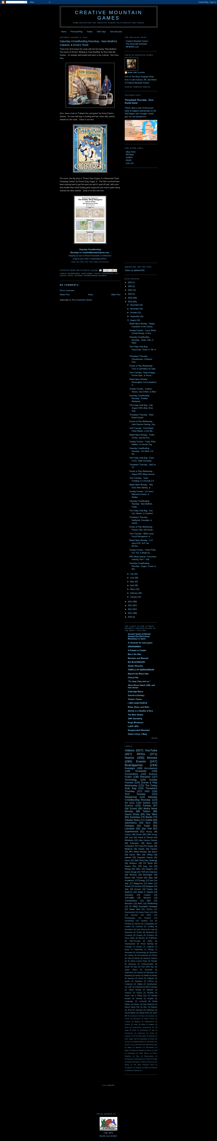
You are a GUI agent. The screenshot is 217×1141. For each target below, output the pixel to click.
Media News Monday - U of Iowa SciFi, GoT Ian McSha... (141, 543)
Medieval (128, 849)
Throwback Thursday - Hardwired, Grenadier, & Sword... (140, 520)
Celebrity (139, 926)
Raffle (143, 1024)
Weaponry (150, 932)
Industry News (132, 820)
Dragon (140, 935)
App (153, 1030)
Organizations (149, 1021)
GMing (149, 855)
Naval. (136, 1004)
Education (134, 843)
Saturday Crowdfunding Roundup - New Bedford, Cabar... (140, 504)
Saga (155, 1059)
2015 (130, 302)
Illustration (129, 929)
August (133, 320)
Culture (131, 955)
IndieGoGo (129, 972)
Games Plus (130, 866)
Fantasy (147, 805)
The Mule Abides (135, 715)
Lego (152, 929)
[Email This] (104, 270)
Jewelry (139, 998)
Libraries (134, 915)
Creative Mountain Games (108, 15)
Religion (151, 1024)
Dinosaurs (136, 1018)
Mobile (142, 1050)
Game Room (144, 912)
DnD (147, 791)
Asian (143, 1016)
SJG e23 (129, 163)
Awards (141, 849)
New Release (148, 1004)
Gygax (97, 273)
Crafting (150, 926)
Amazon (128, 993)
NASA (137, 958)
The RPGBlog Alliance (108, 1134)
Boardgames (74, 273)
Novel (127, 949)
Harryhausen (152, 984)
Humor (129, 757)
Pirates (139, 932)
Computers (129, 846)
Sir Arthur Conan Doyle (137, 961)
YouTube (151, 750)
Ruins (127, 1027)
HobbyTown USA (151, 1044)
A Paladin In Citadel (137, 650)
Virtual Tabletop (147, 944)
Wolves (129, 1070)
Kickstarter (107, 273)
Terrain (127, 886)
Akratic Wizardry (135, 666)
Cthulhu (149, 909)
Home (63, 32)
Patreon (154, 1007)
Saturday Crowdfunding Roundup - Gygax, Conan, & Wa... (142, 566)
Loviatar (127, 1021)
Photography (130, 918)
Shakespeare (130, 944)
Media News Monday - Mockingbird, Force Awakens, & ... (143, 382)
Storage (136, 1062)
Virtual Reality (135, 990)
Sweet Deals (132, 814)
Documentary (142, 955)
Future (154, 955)
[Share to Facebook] (112, 270)
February (134, 593)
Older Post (115, 294)
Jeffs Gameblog (135, 718)
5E (128, 1016)
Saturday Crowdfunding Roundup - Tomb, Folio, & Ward (141, 340)
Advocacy (132, 964)
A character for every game (140, 643)
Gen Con (130, 1044)
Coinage (128, 947)
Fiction (139, 834)
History (149, 832)
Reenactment (149, 1056)
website (128, 857)
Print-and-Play (77, 32)
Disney (139, 947)
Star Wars (151, 814)
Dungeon (149, 886)
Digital (139, 984)
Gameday (135, 817)
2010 (130, 617)
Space (154, 852)
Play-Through (134, 941)
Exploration (143, 1039)
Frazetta (150, 993)
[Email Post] (100, 270)
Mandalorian (150, 1047)
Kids (129, 958)
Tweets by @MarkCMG (135, 270)
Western (150, 990)
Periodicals (131, 1053)
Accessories (150, 768)
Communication (147, 964)
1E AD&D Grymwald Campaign (143, 906)
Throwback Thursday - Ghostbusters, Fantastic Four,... (140, 359)
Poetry (154, 975)
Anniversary (144, 1030)
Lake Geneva (141, 929)
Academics (129, 880)
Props (136, 1024)
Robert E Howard (145, 892)
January (134, 597)
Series (140, 978)
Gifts (155, 912)
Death (127, 967)
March (133, 589)
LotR (130, 987)
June (132, 578)
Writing (128, 869)
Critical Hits (133, 677)
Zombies (144, 921)
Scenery (131, 978)
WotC (140, 903)
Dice (148, 823)
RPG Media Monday (138, 852)
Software (150, 978)
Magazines (138, 883)
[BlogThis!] (107, 270)
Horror (127, 860)
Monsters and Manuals (138, 658)
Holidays (129, 826)
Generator (139, 1044)
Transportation (131, 901)
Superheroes (131, 831)
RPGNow (130, 155)
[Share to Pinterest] (115, 270)
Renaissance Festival (143, 1059)
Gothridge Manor (135, 691)
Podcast (147, 918)
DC (134, 1036)
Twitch (146, 1067)
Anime (134, 1030)
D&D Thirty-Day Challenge (146, 860)
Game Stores (131, 970)
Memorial (150, 972)
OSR (155, 1050)
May (132, 581)
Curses (127, 1018)
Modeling (128, 975)
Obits (138, 869)
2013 (130, 605)
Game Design (131, 872)
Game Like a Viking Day (136, 995)
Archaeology (141, 952)
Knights (150, 998)
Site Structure (116, 32)
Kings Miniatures (135, 722)
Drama (139, 993)
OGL (145, 1007)
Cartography (149, 924)
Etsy (135, 967)
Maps (126, 1050)
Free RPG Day (147, 967)
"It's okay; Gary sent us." (139, 681)
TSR (143, 872)
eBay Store (131, 152)
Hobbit (148, 820)
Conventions (131, 774)
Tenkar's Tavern (135, 699)
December (135, 305)
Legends (150, 947)
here (61, 58)
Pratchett (138, 987)
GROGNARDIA (134, 646)
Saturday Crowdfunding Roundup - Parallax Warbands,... (139, 398)
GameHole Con (152, 1041)
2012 (130, 609)
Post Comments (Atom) (82, 300)
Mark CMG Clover (136, 72)
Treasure (138, 1067)
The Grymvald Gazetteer (136, 44)
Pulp (137, 1056)
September (135, 316)
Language (129, 1001)
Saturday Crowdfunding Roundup (90, 275)
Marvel (127, 878)
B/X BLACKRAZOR (136, 662)
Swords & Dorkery (136, 695)
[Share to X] (109, 270)
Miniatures (129, 840)
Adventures (131, 823)
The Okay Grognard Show (144, 1064)
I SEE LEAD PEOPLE (137, 703)
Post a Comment (67, 290)
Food (141, 846)
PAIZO (129, 160)
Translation (128, 1067)
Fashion (153, 849)
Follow (89, 32)
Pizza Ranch (144, 1053)
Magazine (129, 932)
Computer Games (145, 857)
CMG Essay (152, 834)
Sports (127, 981)
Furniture (150, 935)
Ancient (137, 889)
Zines (155, 1013)
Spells (129, 1062)
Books (149, 817)
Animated (128, 952)
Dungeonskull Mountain (139, 730)
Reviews (133, 875)
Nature (138, 975)
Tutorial (139, 878)
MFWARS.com (132, 47)
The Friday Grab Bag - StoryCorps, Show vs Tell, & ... (142, 349)
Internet (140, 972)
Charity (150, 889)
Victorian (154, 1067)
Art (126, 803)
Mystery (142, 938)
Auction (138, 886)
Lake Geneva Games (148, 840)
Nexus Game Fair (132, 1007)
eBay (150, 878)
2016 (130, 298)
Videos (129, 750)
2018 (130, 294)
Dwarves (152, 1036)
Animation (129, 895)
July (132, 574)
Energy (142, 880)
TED (143, 1062)
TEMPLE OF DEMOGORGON (141, 670)
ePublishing (152, 903)
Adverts (138, 924)
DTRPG (129, 157)
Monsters (129, 903)
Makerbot (139, 1047)
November (135, 309)
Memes (134, 1050)
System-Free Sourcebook (142, 1027)
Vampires (138, 981)
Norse (149, 1050)
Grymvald (148, 970)
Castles (128, 926)
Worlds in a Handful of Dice (140, 711)
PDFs (149, 915)
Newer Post (65, 294)
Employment (130, 912)
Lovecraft (142, 1001)
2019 (130, 290)
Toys (131, 837)
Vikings (151, 949)
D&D (149, 901)
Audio (152, 1033)
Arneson (135, 1016)
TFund (150, 1062)
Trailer (147, 826)
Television (145, 777)
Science (129, 805)
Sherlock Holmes (150, 958)
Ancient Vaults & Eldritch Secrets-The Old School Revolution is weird (139, 636)
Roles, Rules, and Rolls (138, 707)
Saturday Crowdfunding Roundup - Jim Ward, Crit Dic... (141, 451)
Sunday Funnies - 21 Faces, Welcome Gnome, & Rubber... (141, 494)
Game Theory (149, 1018)
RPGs (70, 275)
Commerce (151, 1016)
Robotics (133, 863)
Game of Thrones (145, 837)
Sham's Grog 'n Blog (137, 734)
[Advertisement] (136, 215)
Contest (147, 895)
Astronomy (141, 1033)
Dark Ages (142, 1036)
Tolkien (146, 811)
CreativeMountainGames (93, 252)
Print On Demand (135, 1010)
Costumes (129, 984)
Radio (150, 941)
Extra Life (154, 1039)
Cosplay (127, 1036)
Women (137, 1070)
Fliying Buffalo (139, 1041)
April (132, 585)
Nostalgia (130, 768)
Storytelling (129, 921)
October (134, 312)
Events (141, 761)
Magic (130, 1047)
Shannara (150, 1010)
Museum (147, 898)
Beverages (147, 875)
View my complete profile (137, 87)
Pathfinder (153, 938)
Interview (153, 872)
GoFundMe (129, 898)
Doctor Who (134, 855)
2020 (130, 286)
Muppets (137, 1021)
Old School (131, 808)
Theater (154, 961)
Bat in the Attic (134, 654)
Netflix (146, 975)
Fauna (129, 1041)
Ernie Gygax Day (131, 1039)
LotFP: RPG (133, 726)
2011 (130, 613)
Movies (152, 757)
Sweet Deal (134, 909)
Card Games (87, 273)
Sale (127, 889)
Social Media (130, 1013)
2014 (130, 602)
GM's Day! (101, 32)
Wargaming (131, 797)
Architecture (129, 1033)
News (150, 883)
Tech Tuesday (135, 794)
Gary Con (147, 866)
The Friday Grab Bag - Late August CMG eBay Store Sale (141, 408)
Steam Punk (144, 1013)
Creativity (128, 935)
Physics (127, 1024)
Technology (131, 780)
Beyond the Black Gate (138, 674)
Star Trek (147, 828)
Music (149, 843)
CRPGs (150, 981)
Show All (154, 738)
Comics (128, 834)
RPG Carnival (151, 987)
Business (153, 952)
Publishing (138, 949)
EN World (147, 863)
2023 (130, 282)
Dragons (149, 869)
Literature (130, 828)
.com (107, 252)
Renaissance (129, 1059)
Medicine (128, 892)
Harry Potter (130, 938)
